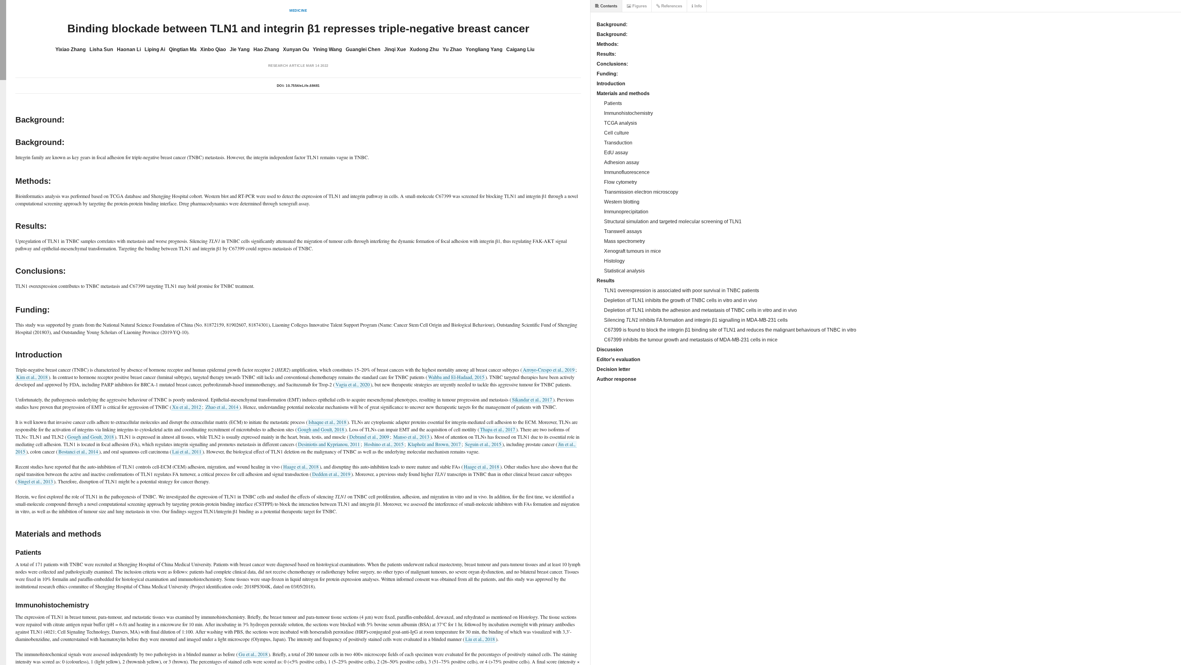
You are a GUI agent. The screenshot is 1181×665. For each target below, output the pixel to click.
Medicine (298, 10)
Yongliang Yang (484, 49)
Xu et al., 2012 (186, 407)
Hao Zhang (266, 49)
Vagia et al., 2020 (353, 384)
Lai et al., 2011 (186, 451)
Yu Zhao (452, 49)
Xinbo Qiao (213, 49)
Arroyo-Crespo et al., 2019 (549, 369)
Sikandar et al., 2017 (532, 399)
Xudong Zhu (424, 49)
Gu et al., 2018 (253, 654)
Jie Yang (240, 49)
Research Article (286, 65)
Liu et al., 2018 (480, 639)
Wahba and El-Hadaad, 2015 (456, 377)
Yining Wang (327, 49)
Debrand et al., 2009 (369, 436)
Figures (639, 6)
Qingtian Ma (183, 49)
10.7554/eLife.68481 (303, 85)
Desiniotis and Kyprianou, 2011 (329, 444)
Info (697, 6)
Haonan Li (129, 49)
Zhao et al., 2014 (221, 407)
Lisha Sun (101, 49)
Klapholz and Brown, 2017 (434, 444)
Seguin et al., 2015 (483, 444)
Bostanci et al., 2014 (78, 451)
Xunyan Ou (296, 49)
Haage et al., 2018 (301, 466)
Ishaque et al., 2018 (327, 422)
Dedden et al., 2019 (331, 474)
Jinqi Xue (395, 49)
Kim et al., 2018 (32, 377)
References (671, 6)
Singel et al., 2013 (35, 481)
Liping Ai (155, 49)
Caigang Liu (520, 49)
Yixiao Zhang (70, 49)
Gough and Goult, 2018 (321, 429)
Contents (608, 6)
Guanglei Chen (363, 49)
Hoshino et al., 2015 (384, 444)
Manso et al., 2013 (411, 436)
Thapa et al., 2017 (497, 429)
